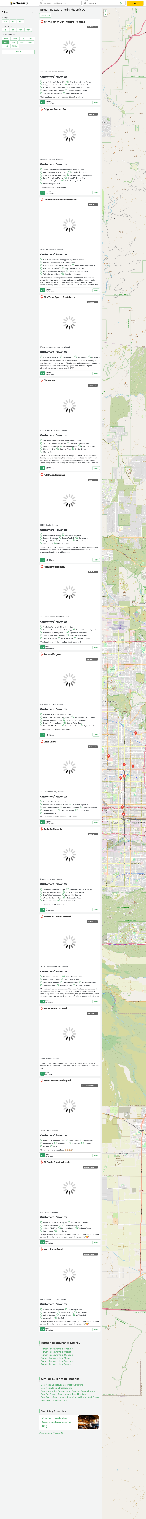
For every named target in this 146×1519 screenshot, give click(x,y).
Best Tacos (93, 1397)
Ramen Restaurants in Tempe (56, 1364)
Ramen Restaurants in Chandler (57, 1348)
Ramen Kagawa (53, 654)
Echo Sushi (50, 742)
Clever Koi (50, 380)
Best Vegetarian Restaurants (55, 1391)
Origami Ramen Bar (55, 109)
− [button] (105, 14)
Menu (96, 102)
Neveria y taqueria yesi (57, 1080)
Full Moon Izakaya (54, 475)
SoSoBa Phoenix (53, 829)
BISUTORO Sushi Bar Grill (58, 916)
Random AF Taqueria (56, 1008)
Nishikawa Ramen (54, 567)
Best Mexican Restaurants (54, 1400)
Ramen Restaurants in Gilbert (56, 1351)
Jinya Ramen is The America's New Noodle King (56, 1422)
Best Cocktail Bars (76, 1397)
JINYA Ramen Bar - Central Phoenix (64, 22)
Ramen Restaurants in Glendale (57, 1354)
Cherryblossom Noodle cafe (60, 199)
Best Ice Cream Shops (83, 1391)
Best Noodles (79, 1394)
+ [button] (105, 11)
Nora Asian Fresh (53, 1249)
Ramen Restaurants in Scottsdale (58, 1361)
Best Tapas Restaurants (53, 1397)
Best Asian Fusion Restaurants (56, 1388)
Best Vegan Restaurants (53, 1384)
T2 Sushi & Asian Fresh (57, 1162)
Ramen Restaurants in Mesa (55, 1358)
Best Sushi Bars (75, 1384)
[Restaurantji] (18, 3)
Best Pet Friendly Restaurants (56, 1394)
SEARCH (135, 3)
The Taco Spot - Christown (59, 297)
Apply (18, 52)
